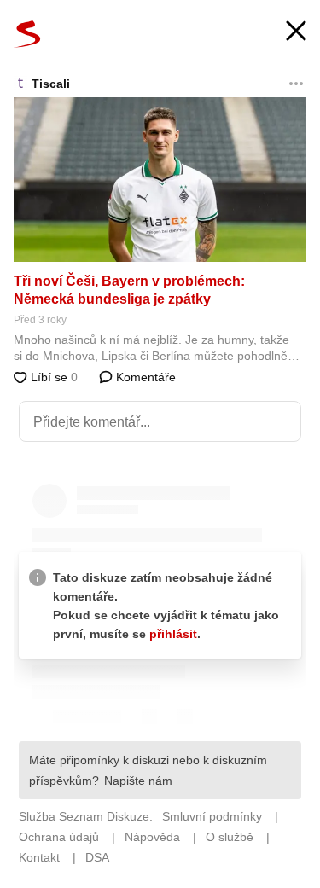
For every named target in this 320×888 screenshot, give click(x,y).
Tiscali (51, 83)
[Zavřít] (296, 32)
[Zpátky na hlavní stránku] (27, 34)
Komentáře (144, 377)
